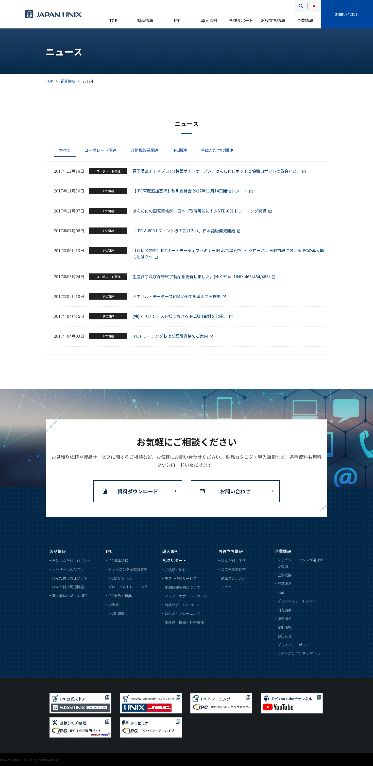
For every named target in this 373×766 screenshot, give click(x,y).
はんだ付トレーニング (182, 613)
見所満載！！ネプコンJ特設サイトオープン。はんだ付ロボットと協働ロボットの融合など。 (216, 171)
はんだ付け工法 (233, 560)
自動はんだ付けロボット (71, 560)
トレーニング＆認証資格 (127, 569)
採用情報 (284, 627)
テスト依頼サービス (181, 578)
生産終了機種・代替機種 (184, 622)
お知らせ (284, 636)
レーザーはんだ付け (68, 569)
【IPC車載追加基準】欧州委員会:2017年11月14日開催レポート (189, 191)
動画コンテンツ (233, 578)
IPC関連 (180, 150)
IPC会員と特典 (120, 595)
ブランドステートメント (296, 601)
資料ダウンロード (137, 491)
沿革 (280, 592)
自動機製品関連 (144, 150)
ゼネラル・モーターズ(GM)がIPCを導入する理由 (176, 296)
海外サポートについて (182, 604)
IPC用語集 (116, 613)
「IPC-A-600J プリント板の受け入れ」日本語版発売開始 (183, 230)
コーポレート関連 (100, 150)
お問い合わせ (347, 14)
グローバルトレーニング (127, 586)
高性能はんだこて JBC (70, 595)
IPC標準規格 (118, 560)
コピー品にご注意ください (298, 653)
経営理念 (284, 583)
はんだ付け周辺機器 (68, 586)
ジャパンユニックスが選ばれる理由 (300, 563)
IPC (177, 20)
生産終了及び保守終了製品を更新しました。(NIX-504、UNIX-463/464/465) (201, 276)
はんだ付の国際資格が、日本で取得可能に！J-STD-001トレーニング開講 (199, 211)
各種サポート (241, 20)
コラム (226, 586)
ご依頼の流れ (175, 569)
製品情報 (145, 20)
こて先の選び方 (233, 569)
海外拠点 (284, 618)
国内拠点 (284, 609)
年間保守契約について (182, 587)
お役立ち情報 (273, 20)
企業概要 (284, 574)
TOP (113, 20)
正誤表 (113, 604)
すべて (65, 150)
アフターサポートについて (186, 595)
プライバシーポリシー (295, 644)
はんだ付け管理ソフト (70, 578)
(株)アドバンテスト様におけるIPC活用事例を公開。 (179, 316)
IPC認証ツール (120, 578)
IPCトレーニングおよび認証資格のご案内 (170, 336)
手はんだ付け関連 (217, 150)
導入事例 (209, 20)
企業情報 (305, 20)
